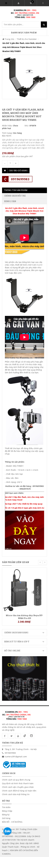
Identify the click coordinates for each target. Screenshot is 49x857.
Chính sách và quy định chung (16, 779)
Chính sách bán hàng (16, 632)
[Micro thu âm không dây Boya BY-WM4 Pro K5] (24, 589)
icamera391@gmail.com (16, 756)
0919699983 (20, 179)
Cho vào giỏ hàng (18, 170)
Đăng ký (5, 814)
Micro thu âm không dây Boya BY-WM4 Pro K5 (24, 616)
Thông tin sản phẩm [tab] (15, 190)
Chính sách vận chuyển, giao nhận (18, 787)
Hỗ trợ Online (12, 650)
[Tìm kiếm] (44, 24)
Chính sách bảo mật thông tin (16, 794)
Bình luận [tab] (10, 201)
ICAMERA (6, 854)
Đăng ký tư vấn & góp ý (16, 641)
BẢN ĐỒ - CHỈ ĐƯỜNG (12, 822)
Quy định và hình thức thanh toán (17, 783)
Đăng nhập (7, 811)
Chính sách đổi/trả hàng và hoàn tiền (19, 790)
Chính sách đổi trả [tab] (15, 195)
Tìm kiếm (6, 807)
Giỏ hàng (6, 818)
